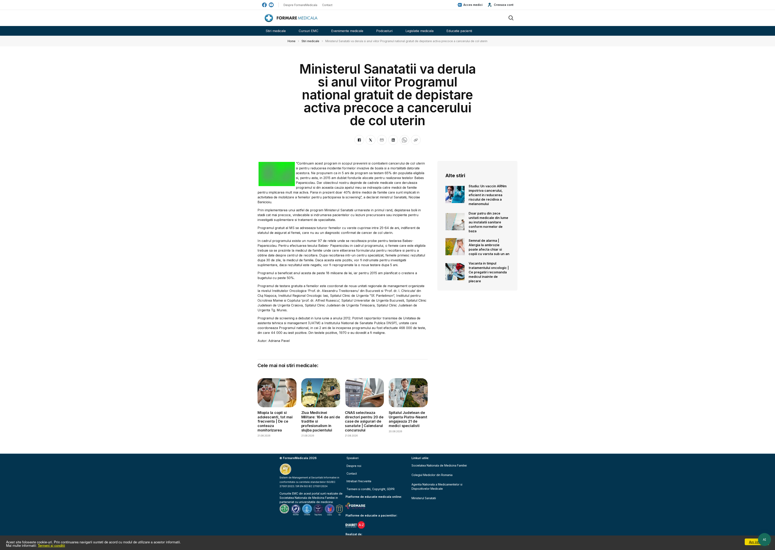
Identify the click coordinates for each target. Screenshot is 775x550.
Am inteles (757, 541)
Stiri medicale (276, 31)
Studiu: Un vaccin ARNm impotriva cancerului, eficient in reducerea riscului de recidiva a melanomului (488, 195)
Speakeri (353, 458)
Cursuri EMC (308, 31)
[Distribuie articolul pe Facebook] (359, 140)
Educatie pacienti (459, 31)
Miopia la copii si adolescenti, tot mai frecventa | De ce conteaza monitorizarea (275, 421)
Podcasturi (384, 31)
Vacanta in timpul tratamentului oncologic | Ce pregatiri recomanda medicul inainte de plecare (489, 272)
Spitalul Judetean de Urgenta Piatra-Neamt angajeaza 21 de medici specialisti (408, 419)
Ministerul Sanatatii (424, 498)
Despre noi (354, 466)
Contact (327, 5)
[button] (470, 5)
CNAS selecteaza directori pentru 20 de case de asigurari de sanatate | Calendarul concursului (364, 421)
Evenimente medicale (347, 31)
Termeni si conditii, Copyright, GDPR (371, 489)
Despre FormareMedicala (300, 5)
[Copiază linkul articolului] (416, 140)
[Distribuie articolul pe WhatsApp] (404, 140)
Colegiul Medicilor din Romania (432, 475)
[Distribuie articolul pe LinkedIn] (393, 140)
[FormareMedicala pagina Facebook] (264, 5)
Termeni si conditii (51, 545)
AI (764, 539)
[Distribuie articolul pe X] (370, 140)
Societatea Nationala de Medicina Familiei (307, 497)
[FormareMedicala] (292, 18)
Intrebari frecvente (359, 481)
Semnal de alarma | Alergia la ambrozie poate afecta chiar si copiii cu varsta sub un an (489, 247)
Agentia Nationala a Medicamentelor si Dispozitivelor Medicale (437, 486)
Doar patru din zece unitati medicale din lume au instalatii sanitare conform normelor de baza (488, 222)
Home (291, 41)
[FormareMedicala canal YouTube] (271, 4)
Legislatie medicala (419, 31)
